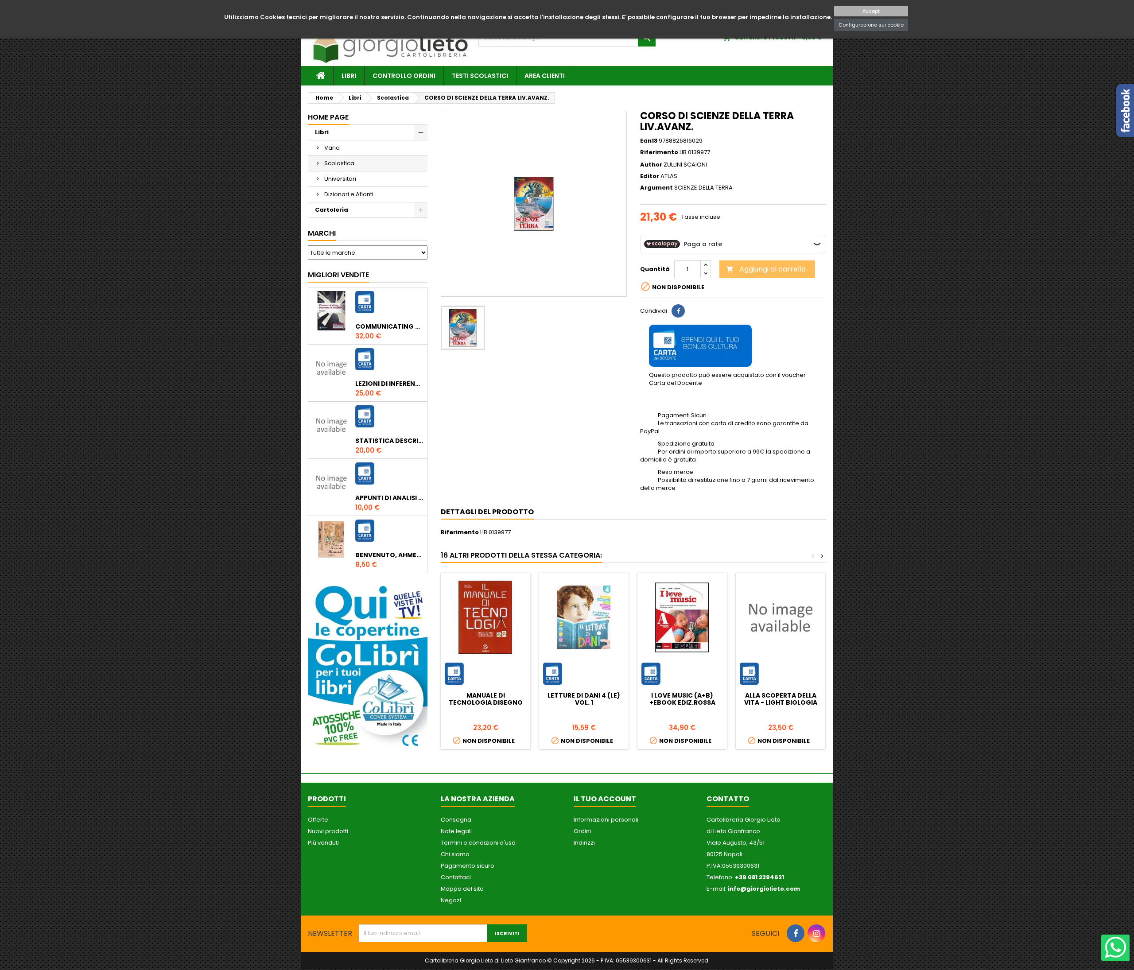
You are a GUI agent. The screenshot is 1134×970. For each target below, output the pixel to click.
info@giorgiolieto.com (764, 889)
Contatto (728, 799)
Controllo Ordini (404, 75)
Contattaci (456, 877)
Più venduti (323, 842)
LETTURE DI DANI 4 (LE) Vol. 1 (584, 699)
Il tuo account (605, 799)
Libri (349, 75)
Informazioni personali (606, 819)
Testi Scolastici (480, 75)
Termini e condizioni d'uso (478, 842)
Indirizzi (584, 842)
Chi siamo (455, 854)
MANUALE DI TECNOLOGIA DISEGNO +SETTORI (486, 702)
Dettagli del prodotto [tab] (487, 512)
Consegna (456, 819)
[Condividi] (678, 311)
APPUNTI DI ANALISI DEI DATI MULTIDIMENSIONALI (389, 497)
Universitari (340, 179)
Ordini (582, 831)
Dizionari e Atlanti (348, 194)
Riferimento (659, 152)
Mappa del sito (462, 889)
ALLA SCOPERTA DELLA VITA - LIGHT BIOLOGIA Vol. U (780, 702)
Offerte (318, 819)
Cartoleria (331, 210)
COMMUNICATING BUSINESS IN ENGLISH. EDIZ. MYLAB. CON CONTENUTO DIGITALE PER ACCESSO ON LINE (389, 326)
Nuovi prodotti (328, 831)
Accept (871, 11)
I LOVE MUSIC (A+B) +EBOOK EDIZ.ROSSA (682, 699)
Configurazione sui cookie (871, 24)
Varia (332, 148)
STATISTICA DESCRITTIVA (389, 440)
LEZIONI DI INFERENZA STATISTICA (389, 383)
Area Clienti (544, 75)
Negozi (451, 900)
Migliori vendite (338, 275)
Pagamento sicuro (467, 865)
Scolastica (339, 163)
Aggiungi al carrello (766, 269)
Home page (328, 117)
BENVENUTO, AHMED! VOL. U (389, 555)
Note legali (456, 831)
